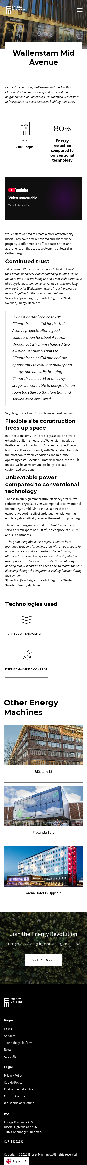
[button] (80, 10)
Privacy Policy (13, 1075)
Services (9, 1036)
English (17, 1161)
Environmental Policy (18, 1089)
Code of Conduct (15, 1096)
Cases (8, 1029)
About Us (10, 1056)
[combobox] (16, 1161)
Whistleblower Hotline (19, 1103)
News (7, 1049)
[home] (16, 10)
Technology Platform (18, 1043)
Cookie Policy (13, 1082)
